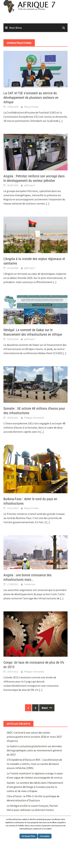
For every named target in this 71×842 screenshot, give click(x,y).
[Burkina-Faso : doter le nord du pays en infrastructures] (35, 468)
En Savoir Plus (28, 836)
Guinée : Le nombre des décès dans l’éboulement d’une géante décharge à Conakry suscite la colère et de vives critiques (35, 787)
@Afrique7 (29, 185)
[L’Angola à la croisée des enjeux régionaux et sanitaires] (35, 234)
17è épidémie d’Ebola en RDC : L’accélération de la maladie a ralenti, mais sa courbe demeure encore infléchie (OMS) (34, 764)
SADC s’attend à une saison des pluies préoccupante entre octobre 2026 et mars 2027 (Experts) (34, 737)
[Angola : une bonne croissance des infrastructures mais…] (35, 552)
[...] (61, 120)
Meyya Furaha (31, 106)
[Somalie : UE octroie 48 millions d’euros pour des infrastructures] (35, 384)
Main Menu (15, 27)
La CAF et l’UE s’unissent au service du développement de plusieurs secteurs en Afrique (30, 97)
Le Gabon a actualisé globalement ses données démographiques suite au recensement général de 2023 (34, 750)
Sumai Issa (29, 584)
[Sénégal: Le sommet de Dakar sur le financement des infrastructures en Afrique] (35, 309)
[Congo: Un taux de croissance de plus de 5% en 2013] (35, 633)
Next (45, 707)
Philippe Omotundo (34, 417)
